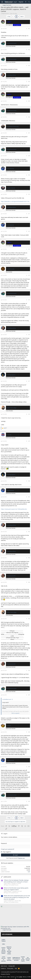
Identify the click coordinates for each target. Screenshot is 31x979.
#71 (29, 213)
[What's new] (25, 1)
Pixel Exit (8, 974)
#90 (29, 801)
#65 (29, 101)
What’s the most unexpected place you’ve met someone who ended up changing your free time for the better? (17, 897)
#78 (29, 414)
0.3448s (20, 976)
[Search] (29, 1)
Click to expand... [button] (15, 713)
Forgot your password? (7, 849)
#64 (29, 81)
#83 (29, 557)
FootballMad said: (6, 699)
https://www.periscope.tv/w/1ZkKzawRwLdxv (14, 509)
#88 (29, 732)
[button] (2, 2)
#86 (29, 670)
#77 (29, 381)
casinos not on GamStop (9, 959)
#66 (29, 117)
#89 (29, 766)
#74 (29, 275)
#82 (29, 531)
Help (16, 968)
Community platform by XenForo (15, 972)
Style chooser (4, 966)
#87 (29, 695)
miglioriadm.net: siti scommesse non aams (16, 959)
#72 (29, 231)
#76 (29, 334)
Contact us (3, 968)
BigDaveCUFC (5, 13)
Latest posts (7, 877)
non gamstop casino (28, 959)
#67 (29, 133)
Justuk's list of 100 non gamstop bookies (3, 950)
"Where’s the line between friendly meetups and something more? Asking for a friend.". (16, 881)
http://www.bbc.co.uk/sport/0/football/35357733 (15, 201)
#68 (29, 155)
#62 (29, 49)
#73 (29, 249)
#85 (29, 618)
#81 (29, 497)
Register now (21, 858)
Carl (29, 871)
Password (4, 843)
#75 (29, 300)
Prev (9, 16)
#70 (29, 194)
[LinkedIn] (12, 826)
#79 (29, 441)
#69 (29, 175)
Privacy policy (10, 968)
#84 (29, 582)
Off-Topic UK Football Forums (11, 885)
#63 (29, 65)
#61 (29, 28)
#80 (29, 481)
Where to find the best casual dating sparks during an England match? (16, 888)
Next (22, 16)
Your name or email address (9, 837)
